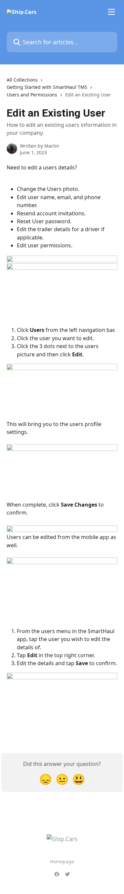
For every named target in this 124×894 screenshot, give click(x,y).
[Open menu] (111, 12)
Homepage (62, 861)
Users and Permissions (32, 94)
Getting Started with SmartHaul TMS (47, 87)
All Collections (22, 80)
